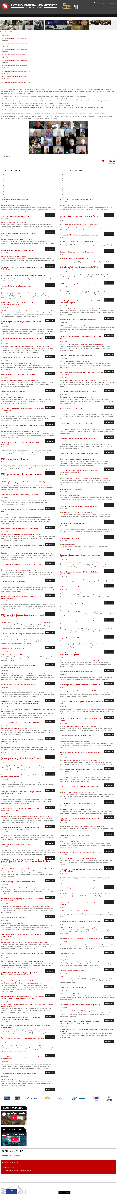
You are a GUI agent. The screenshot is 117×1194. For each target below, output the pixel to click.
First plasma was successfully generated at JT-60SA (78, 391)
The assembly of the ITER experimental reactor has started (80, 852)
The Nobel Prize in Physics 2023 (71, 408)
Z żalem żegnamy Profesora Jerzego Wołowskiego (18, 686)
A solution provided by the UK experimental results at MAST (80, 685)
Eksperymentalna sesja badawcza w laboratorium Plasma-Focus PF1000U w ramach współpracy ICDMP (21, 1020)
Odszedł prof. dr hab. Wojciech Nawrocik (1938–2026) (19, 496)
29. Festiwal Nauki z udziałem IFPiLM (13, 651)
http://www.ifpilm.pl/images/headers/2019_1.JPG (16, 71)
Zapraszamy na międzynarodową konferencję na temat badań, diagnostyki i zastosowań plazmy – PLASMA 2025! (22, 999)
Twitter (110, 3)
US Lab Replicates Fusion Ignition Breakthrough (76, 423)
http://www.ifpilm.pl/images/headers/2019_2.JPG (16, 76)
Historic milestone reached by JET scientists (75, 587)
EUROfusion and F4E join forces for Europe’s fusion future (80, 284)
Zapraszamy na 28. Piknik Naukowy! (13, 919)
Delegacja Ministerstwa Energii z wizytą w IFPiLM (18, 250)
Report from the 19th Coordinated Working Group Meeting (80, 1005)
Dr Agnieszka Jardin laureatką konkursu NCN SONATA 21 (20, 357)
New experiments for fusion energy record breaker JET (79, 506)
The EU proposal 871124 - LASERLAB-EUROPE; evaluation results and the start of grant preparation (79, 1022)
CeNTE (103, 3)
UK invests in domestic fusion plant (72, 971)
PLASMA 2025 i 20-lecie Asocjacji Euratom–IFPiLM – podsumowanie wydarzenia (19, 668)
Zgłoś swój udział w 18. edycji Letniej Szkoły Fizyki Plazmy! (21, 566)
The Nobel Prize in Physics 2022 (71, 489)
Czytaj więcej (50, 215)
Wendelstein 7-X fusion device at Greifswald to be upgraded (80, 922)
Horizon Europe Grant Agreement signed (74, 604)
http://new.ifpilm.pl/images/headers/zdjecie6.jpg (15, 65)
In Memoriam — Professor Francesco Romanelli (76, 199)
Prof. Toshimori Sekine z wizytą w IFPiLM (15, 216)
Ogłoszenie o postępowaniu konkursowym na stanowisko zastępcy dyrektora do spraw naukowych (20, 830)
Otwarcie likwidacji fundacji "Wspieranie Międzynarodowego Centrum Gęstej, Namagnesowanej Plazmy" (21, 975)
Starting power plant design (69, 538)
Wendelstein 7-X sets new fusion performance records (79, 235)
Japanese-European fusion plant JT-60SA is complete (78, 888)
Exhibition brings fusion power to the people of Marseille (79, 621)
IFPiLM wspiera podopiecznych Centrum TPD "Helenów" (20, 530)
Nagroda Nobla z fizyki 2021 (69, 638)
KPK (100, 3)
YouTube (113, 3)
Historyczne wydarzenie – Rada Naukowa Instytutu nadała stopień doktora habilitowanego (21, 794)
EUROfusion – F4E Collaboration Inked (73, 988)
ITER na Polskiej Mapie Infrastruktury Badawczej (17, 199)
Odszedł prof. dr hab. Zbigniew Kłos (13, 583)
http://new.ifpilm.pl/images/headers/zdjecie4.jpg (15, 54)
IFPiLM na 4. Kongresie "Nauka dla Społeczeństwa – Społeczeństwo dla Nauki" (18, 304)
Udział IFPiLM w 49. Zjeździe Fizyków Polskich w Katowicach (22, 724)
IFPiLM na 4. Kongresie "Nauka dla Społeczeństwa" (18, 374)
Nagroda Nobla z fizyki (67, 954)
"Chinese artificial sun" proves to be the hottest (76, 672)
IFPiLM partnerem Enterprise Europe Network (16, 461)
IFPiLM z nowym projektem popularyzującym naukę (18, 233)
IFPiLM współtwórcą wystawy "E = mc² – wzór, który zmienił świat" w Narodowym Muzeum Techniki (21, 477)
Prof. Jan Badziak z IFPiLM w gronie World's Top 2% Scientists (22, 636)
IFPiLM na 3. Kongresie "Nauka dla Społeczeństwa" (18, 883)
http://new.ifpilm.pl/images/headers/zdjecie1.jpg (15, 38)
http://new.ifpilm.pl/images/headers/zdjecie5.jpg (15, 60)
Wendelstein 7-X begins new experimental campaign (78, 320)
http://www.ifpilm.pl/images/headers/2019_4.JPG (16, 82)
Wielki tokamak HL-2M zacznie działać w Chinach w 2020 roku (81, 939)
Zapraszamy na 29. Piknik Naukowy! (13, 391)
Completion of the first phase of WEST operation (77, 735)
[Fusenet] (78, 1100)
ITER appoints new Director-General (72, 523)
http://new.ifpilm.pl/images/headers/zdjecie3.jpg (15, 49)
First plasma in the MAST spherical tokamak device (77, 803)
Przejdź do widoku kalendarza (11, 1157)
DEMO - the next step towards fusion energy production (79, 786)
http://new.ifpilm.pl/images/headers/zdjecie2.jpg (15, 43)
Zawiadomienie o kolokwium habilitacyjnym (16, 846)
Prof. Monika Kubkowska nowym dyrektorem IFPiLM (18, 1075)
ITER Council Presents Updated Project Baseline (76, 355)
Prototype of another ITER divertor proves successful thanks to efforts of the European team (81, 770)
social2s (114, 163)
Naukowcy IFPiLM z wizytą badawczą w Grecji (16, 286)
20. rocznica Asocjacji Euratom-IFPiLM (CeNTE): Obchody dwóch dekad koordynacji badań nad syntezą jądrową (20, 704)
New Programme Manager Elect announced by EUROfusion (80, 438)
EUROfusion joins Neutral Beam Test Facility (75, 835)
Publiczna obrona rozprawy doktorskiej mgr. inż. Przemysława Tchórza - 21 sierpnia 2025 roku (22, 761)
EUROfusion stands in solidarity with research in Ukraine (79, 453)
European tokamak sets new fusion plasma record (77, 252)
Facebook (107, 3)
